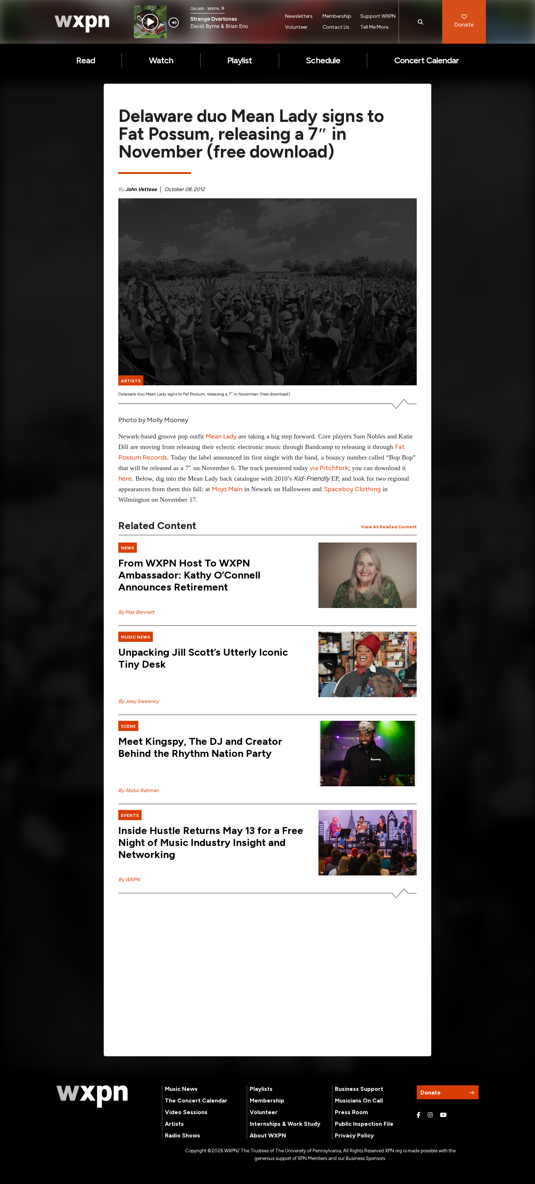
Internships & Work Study (285, 1123)
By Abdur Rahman (138, 790)
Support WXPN (378, 16)
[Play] (150, 22)
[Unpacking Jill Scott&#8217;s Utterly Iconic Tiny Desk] (367, 664)
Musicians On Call (359, 1100)
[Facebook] (418, 1115)
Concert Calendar (426, 60)
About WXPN (268, 1135)
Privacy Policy (354, 1135)
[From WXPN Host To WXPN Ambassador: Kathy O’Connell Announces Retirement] (367, 575)
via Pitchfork (329, 468)
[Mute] (174, 22)
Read (85, 60)
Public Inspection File (364, 1123)
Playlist (239, 60)
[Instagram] (430, 1115)
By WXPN (129, 880)
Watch (161, 60)
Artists (174, 1123)
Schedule (323, 60)
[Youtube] (443, 1115)
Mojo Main (227, 489)
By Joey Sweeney (138, 701)
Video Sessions (186, 1112)
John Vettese (141, 189)
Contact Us (335, 27)
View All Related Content (389, 526)
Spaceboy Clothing (352, 489)
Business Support (359, 1088)
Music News (181, 1088)
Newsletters (299, 16)
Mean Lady (221, 436)
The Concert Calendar (196, 1100)
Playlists (261, 1088)
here (125, 478)
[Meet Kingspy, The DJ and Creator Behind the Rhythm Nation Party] (367, 753)
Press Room (351, 1112)
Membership (336, 16)
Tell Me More (374, 27)
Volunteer (296, 27)
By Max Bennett (136, 612)
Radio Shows (182, 1135)
